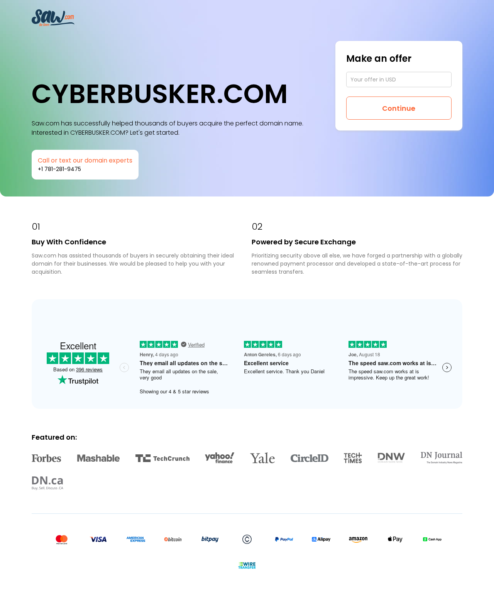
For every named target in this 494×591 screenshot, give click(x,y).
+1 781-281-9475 (59, 169)
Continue (398, 108)
